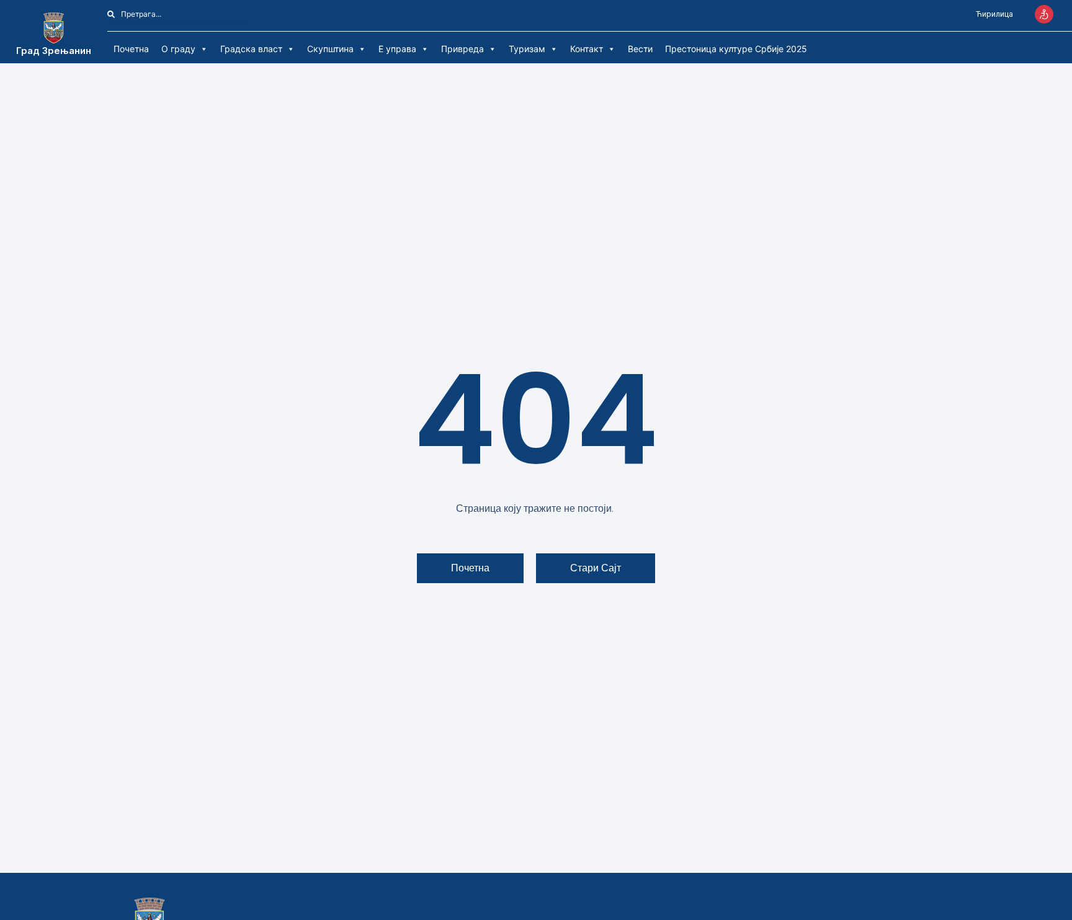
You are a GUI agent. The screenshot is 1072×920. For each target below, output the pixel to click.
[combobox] (176, 14)
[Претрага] (253, 14)
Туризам (527, 48)
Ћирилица (994, 14)
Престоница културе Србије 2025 (736, 48)
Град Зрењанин (53, 50)
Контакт (586, 48)
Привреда (462, 48)
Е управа (397, 48)
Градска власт (251, 48)
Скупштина (330, 48)
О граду (178, 48)
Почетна (131, 48)
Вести (640, 48)
